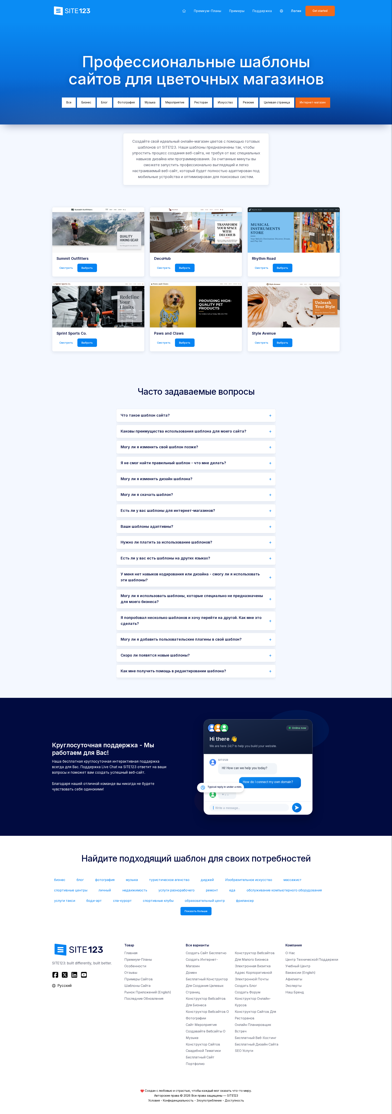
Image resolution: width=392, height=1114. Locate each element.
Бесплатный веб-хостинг (255, 1038)
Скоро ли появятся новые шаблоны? (155, 655)
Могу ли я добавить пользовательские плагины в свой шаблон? (181, 639)
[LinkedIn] (74, 975)
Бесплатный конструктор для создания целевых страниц (207, 985)
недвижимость (134, 890)
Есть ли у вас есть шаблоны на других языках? (165, 558)
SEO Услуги (244, 1051)
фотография (105, 880)
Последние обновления (143, 999)
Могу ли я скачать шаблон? (147, 494)
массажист (292, 880)
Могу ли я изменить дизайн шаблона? (156, 479)
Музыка (150, 102)
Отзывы (130, 973)
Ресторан (201, 102)
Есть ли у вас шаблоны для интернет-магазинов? (168, 510)
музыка (132, 880)
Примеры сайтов (138, 979)
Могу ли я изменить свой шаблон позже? (159, 447)
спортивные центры (70, 890)
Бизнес (86, 102)
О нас (290, 953)
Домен (191, 973)
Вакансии (300, 973)
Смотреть (66, 267)
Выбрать (87, 267)
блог (80, 880)
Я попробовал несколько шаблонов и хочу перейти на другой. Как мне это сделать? (191, 620)
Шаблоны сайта (137, 986)
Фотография (126, 102)
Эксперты (293, 986)
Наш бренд (294, 992)
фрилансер (245, 901)
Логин (296, 11)
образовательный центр (205, 901)
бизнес (59, 880)
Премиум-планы (207, 11)
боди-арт (94, 901)
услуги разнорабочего (176, 890)
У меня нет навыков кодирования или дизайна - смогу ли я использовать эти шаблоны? (190, 577)
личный (105, 890)
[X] (64, 975)
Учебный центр (297, 966)
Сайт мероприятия (201, 1025)
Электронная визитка (253, 966)
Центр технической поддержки (311, 960)
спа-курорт (122, 901)
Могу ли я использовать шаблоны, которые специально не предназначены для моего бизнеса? (192, 599)
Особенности (135, 966)
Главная (130, 953)
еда (232, 890)
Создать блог (246, 986)
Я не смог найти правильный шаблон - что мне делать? (173, 463)
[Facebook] (56, 975)
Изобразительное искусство (248, 880)
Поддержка (262, 11)
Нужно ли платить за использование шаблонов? (166, 542)
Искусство (225, 102)
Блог (104, 102)
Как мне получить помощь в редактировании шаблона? (173, 671)
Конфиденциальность (178, 1100)
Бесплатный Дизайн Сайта (256, 1044)
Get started (320, 10)
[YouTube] (83, 975)
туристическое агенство (169, 880)
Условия (154, 1100)
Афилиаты (293, 979)
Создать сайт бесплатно (206, 953)
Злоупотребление (209, 1100)
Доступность (234, 1100)
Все (68, 102)
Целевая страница (277, 102)
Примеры (236, 11)
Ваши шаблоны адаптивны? (147, 526)
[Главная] (184, 11)
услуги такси (64, 901)
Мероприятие (174, 102)
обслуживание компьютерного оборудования (284, 890)
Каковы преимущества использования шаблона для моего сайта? (183, 431)
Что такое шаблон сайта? (145, 415)
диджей (207, 880)
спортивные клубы (158, 901)
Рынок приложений (147, 992)
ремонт (212, 890)
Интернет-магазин (313, 102)
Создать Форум (247, 992)
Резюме (248, 102)
